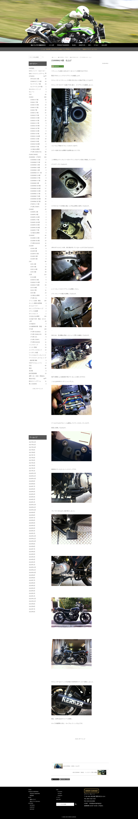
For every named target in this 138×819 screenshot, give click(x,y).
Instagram (60, 795)
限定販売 (32, 795)
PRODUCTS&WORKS (33, 791)
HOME (29, 789)
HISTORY (32, 809)
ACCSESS (30, 803)
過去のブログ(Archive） (35, 801)
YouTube (60, 793)
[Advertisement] (80, 750)
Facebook (60, 791)
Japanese (56, 66)
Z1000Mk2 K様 (56, 779)
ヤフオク (58, 797)
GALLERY (58, 799)
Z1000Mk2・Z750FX (65, 779)
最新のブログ (33, 799)
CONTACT (32, 807)
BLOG (29, 797)
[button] (43, 57)
